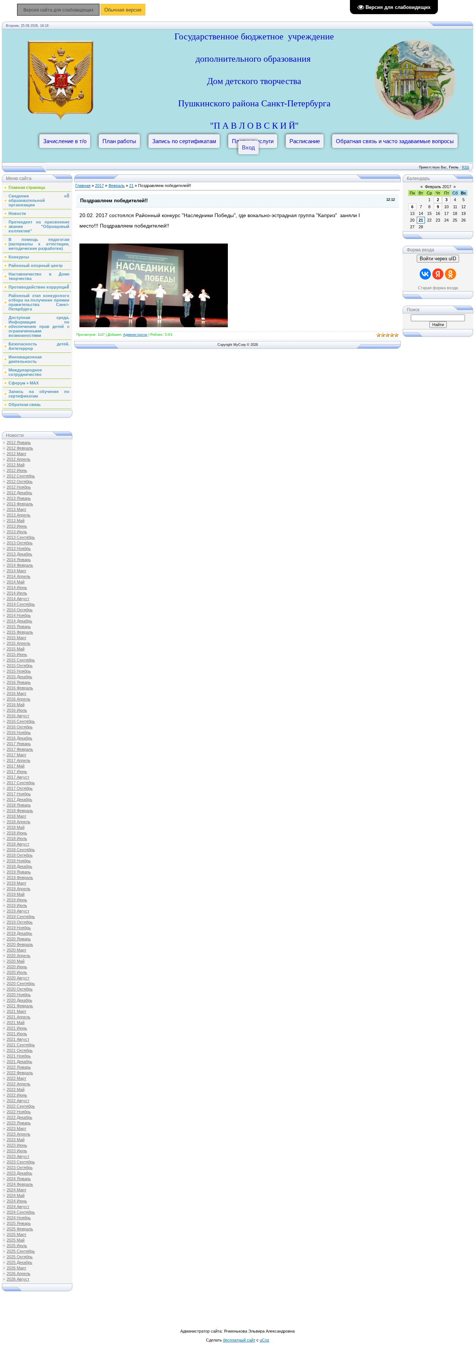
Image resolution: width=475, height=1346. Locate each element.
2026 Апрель (18, 1273)
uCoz (264, 1340)
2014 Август (18, 598)
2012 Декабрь (19, 492)
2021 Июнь (17, 1028)
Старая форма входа (438, 288)
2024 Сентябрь (21, 1212)
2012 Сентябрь (21, 476)
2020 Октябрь (20, 989)
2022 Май (15, 1089)
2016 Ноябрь (19, 732)
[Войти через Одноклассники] (450, 274)
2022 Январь (19, 1067)
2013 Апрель (18, 515)
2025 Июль (17, 1245)
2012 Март (16, 453)
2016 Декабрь (19, 738)
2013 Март (16, 509)
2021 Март (16, 1011)
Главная (83, 185)
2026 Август (18, 1279)
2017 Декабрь (19, 799)
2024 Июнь (17, 1201)
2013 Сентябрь (21, 537)
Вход (248, 147)
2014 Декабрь (19, 621)
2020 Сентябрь (21, 983)
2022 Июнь (17, 1095)
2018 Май (15, 827)
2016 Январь (19, 682)
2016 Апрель (18, 699)
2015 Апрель (18, 643)
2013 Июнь (17, 526)
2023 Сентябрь (21, 1162)
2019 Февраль (20, 877)
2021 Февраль (20, 1006)
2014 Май (15, 582)
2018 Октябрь (20, 855)
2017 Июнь (17, 771)
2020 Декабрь (19, 1000)
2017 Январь (19, 743)
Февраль (116, 185)
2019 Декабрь (19, 933)
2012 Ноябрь (19, 487)
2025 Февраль (20, 1229)
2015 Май (15, 649)
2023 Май (15, 1139)
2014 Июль (17, 593)
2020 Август (18, 978)
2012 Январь (19, 442)
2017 (99, 185)
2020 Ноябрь (19, 994)
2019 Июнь (17, 900)
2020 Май (15, 961)
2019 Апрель (18, 888)
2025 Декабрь (19, 1262)
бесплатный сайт (239, 1340)
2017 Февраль (20, 749)
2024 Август (18, 1206)
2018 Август (18, 844)
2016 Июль (17, 710)
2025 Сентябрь (21, 1251)
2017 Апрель (18, 760)
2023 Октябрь (20, 1167)
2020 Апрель (18, 955)
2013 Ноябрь (19, 548)
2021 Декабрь (19, 1061)
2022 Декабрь (19, 1117)
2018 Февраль (20, 810)
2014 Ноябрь (19, 615)
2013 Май (15, 520)
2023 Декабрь (19, 1173)
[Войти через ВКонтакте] (425, 274)
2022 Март (16, 1078)
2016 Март (16, 693)
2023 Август (18, 1156)
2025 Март (16, 1234)
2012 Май (15, 465)
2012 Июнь (17, 470)
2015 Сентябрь (21, 660)
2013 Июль (17, 531)
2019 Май (15, 894)
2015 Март (16, 637)
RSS (465, 167)
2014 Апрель (18, 576)
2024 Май (15, 1195)
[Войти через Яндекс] (437, 274)
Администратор (135, 334)
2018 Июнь (17, 833)
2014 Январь (19, 559)
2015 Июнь (17, 654)
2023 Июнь (17, 1145)
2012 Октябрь (20, 481)
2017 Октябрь (20, 788)
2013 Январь (19, 498)
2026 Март (16, 1268)
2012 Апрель (18, 459)
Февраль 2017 (438, 186)
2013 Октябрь (20, 543)
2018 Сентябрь (21, 849)
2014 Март (16, 571)
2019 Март (16, 883)
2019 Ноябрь (19, 927)
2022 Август (18, 1100)
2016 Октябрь (20, 727)
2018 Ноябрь (19, 861)
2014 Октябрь (20, 610)
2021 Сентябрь (21, 1045)
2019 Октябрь (20, 922)
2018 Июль (17, 838)
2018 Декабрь (19, 866)
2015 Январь (19, 626)
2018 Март (16, 816)
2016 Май (15, 704)
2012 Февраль (20, 448)
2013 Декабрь (19, 554)
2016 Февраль (20, 688)
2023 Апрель (18, 1134)
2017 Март (16, 755)
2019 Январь (19, 872)
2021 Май (15, 1022)
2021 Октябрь (20, 1050)
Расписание (304, 141)
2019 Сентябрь (21, 916)
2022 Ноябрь (19, 1112)
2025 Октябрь (20, 1257)
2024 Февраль (20, 1184)
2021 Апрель (18, 1017)
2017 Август (18, 777)
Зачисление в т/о (64, 141)
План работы (119, 141)
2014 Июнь (17, 587)
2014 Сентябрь (21, 604)
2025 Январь (19, 1223)
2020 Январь (19, 939)
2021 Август (18, 1039)
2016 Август (18, 716)
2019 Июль (17, 905)
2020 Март (16, 950)
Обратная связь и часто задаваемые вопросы (395, 141)
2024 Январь (19, 1178)
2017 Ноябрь (19, 794)
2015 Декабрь (19, 676)
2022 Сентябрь (21, 1106)
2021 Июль (17, 1033)
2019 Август (18, 911)
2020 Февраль (20, 944)
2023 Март (16, 1128)
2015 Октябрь (20, 665)
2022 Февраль (20, 1072)
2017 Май (15, 766)
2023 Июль (17, 1151)
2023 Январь (19, 1123)
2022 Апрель (18, 1084)
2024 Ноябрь (19, 1217)
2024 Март (16, 1190)
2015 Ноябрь (19, 671)
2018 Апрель (18, 821)
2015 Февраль (20, 632)
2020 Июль (17, 972)
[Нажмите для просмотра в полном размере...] (153, 325)
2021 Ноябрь (19, 1056)
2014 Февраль (20, 565)
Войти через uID (438, 258)
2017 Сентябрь (21, 782)
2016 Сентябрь (21, 721)
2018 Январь (19, 805)
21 (131, 185)
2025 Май (15, 1240)
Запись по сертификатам (184, 141)
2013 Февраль (20, 504)
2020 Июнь (17, 967)
